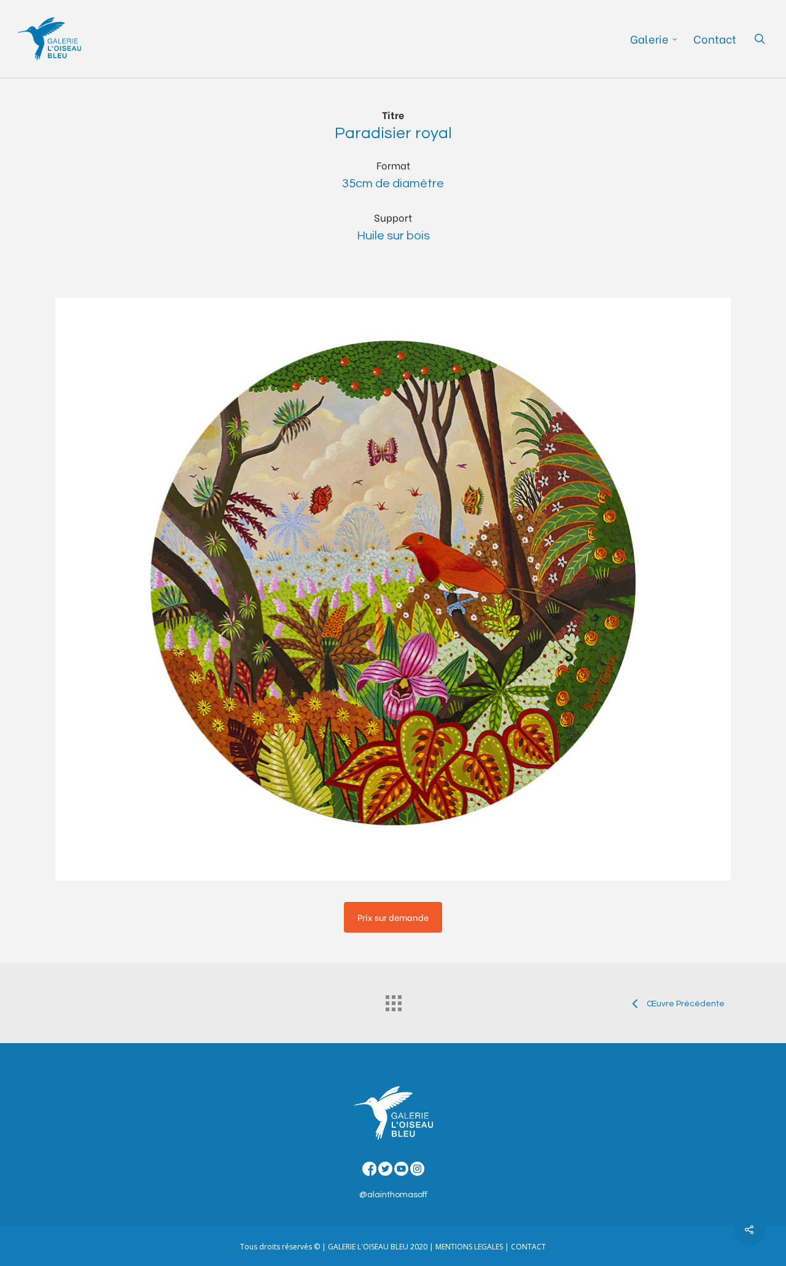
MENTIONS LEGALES (469, 1246)
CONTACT (528, 1246)
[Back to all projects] (393, 1000)
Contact (714, 38)
